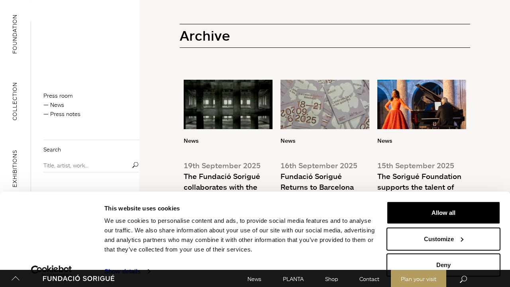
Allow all (443, 212)
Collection (14, 101)
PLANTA (293, 278)
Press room (58, 95)
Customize (439, 238)
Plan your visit (418, 278)
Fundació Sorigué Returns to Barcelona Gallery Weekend (317, 187)
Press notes (65, 113)
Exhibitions (14, 168)
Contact (369, 278)
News (254, 278)
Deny (443, 264)
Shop (331, 278)
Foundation (14, 33)
